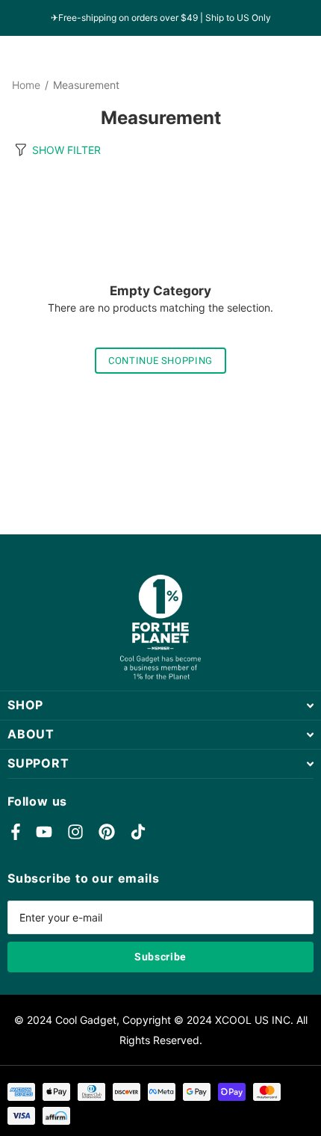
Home (26, 85)
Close (160, 705)
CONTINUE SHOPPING (160, 360)
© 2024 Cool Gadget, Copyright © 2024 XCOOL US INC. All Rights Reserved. (161, 1029)
